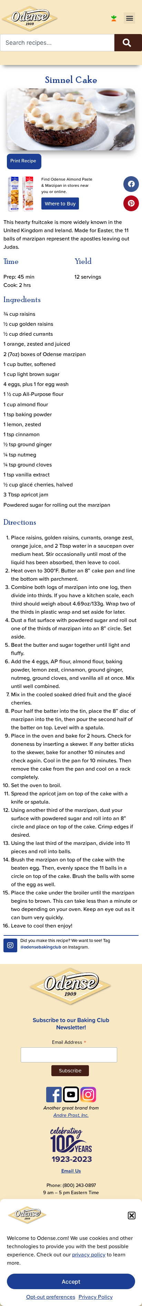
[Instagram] (10, 945)
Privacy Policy (96, 1296)
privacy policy (88, 1254)
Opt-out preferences (50, 1296)
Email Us (71, 1170)
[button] (131, 1215)
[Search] (128, 42)
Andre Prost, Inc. (71, 1115)
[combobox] (57, 42)
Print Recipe (23, 160)
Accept (71, 1281)
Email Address (69, 1042)
